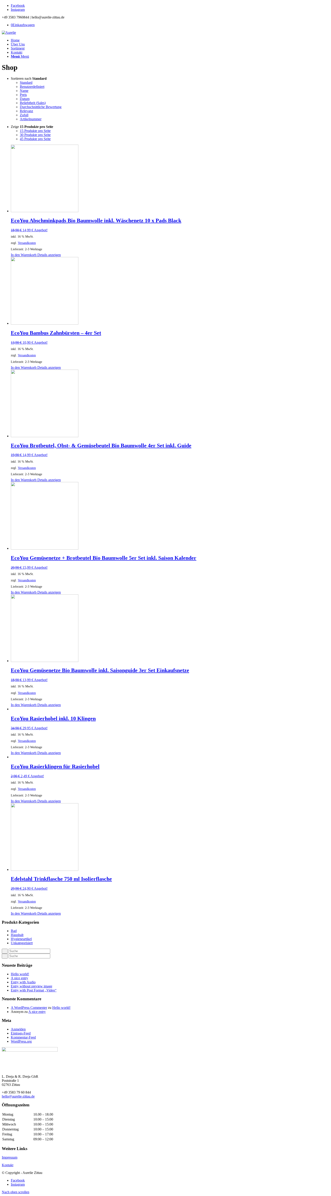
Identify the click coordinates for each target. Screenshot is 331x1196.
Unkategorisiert (22, 943)
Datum (24, 99)
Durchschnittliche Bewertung (40, 107)
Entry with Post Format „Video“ (34, 990)
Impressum (9, 1157)
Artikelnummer (30, 119)
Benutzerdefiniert (32, 87)
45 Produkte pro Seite (35, 139)
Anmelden (18, 1029)
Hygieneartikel (21, 939)
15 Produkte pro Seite (35, 131)
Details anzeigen (48, 255)
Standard (26, 82)
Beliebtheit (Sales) (33, 103)
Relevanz (26, 111)
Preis (23, 95)
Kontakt (7, 1165)
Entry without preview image (31, 986)
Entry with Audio (23, 982)
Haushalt (17, 935)
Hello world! (20, 974)
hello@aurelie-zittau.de (18, 1096)
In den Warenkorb (23, 255)
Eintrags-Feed (21, 1033)
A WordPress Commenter (29, 1008)
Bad (14, 931)
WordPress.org (21, 1041)
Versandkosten (27, 243)
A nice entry (19, 978)
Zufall (24, 115)
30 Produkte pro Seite (35, 135)
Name (24, 91)
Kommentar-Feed (23, 1037)
